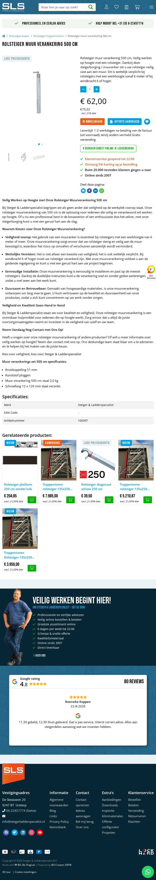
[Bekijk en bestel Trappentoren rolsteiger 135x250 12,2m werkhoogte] (70, 499)
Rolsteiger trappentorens (49, 36)
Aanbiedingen (111, 800)
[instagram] (32, 827)
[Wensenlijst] (116, 7)
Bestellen (134, 800)
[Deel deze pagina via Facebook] (89, 190)
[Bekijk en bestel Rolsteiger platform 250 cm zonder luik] (32, 499)
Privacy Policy (59, 821)
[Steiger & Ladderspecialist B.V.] (17, 7)
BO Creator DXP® (61, 865)
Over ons (40, 656)
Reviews (136, 681)
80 (126, 681)
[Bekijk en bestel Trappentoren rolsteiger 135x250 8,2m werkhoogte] (147, 499)
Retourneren (137, 816)
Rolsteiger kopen (19, 36)
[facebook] (6, 827)
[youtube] (40, 827)
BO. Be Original (26, 865)
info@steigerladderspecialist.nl (23, 821)
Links (53, 816)
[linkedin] (23, 827)
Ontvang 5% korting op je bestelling (111, 164)
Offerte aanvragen (127, 122)
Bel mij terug (85, 821)
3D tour (6, 872)
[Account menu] (106, 7)
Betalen (133, 805)
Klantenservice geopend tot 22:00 (109, 159)
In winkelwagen (93, 122)
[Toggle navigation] (151, 7)
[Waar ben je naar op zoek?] (91, 7)
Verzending (136, 811)
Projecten (108, 832)
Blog (53, 811)
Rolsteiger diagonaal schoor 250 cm (96, 486)
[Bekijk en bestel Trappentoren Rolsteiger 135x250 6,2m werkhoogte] (32, 568)
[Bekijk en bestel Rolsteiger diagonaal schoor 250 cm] (109, 499)
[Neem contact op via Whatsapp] (148, 872)
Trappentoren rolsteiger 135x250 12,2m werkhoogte (56, 486)
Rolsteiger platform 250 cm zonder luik (18, 486)
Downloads (110, 805)
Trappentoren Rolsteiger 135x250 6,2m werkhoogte (18, 555)
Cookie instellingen (25, 872)
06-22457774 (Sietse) (21, 811)
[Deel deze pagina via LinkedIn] (95, 190)
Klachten (134, 821)
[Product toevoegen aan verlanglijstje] (147, 122)
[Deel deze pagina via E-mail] (83, 190)
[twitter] (15, 827)
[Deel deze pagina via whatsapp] (102, 190)
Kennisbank (58, 827)
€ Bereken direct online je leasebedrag (108, 148)
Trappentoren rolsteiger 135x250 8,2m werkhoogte (133, 486)
